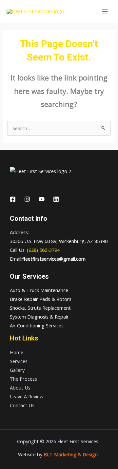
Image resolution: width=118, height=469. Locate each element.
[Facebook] (13, 199)
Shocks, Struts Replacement (40, 307)
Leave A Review (26, 396)
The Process (23, 378)
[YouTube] (42, 199)
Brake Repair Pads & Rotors (40, 299)
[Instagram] (27, 199)
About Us (20, 387)
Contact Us (22, 405)
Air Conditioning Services (37, 325)
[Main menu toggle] (104, 11)
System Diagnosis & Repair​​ (39, 316)
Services (19, 361)
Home (16, 352)
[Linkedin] (56, 199)
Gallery (17, 370)
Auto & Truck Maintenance (39, 290)
